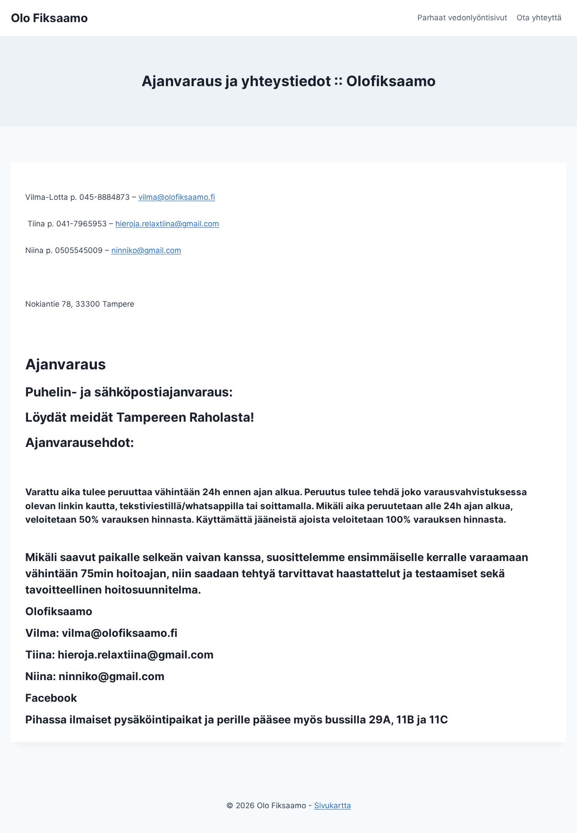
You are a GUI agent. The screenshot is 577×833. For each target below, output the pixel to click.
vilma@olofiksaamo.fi (176, 197)
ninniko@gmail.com (146, 250)
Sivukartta (332, 805)
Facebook (51, 697)
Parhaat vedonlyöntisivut (462, 17)
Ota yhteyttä (539, 17)
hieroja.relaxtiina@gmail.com (167, 223)
